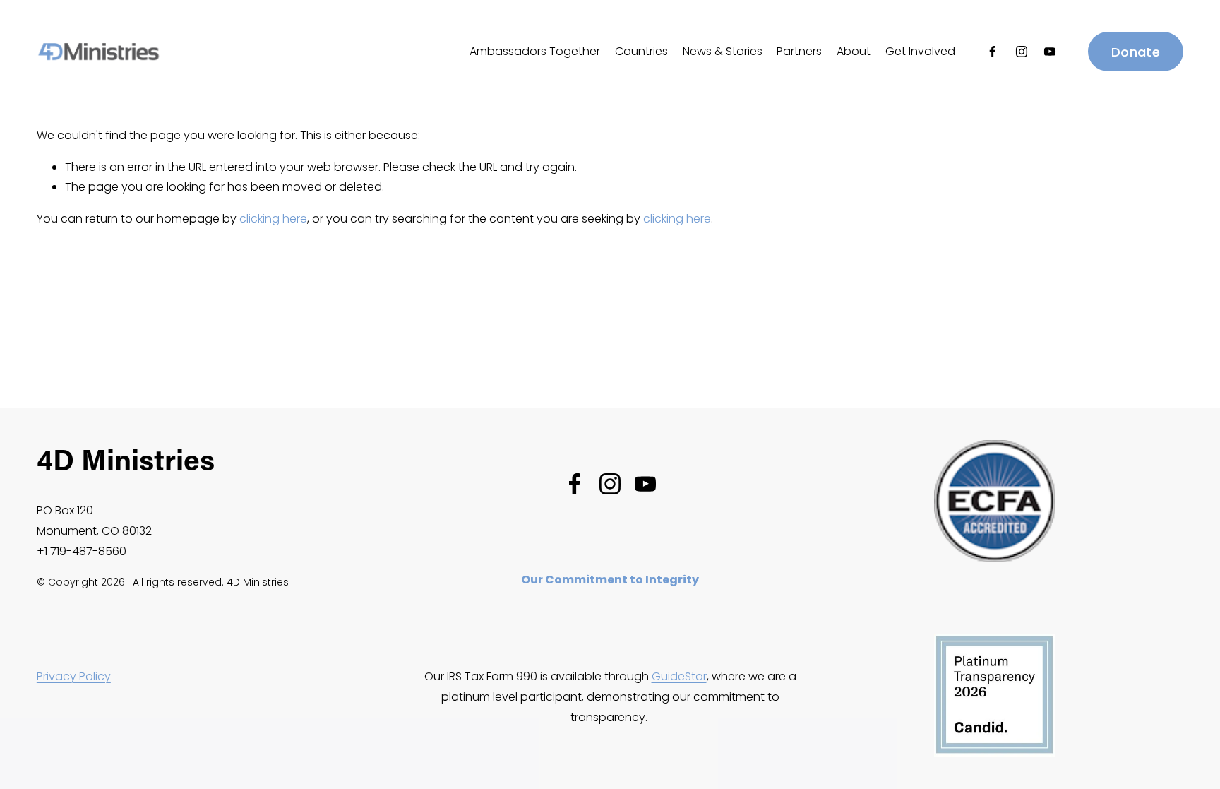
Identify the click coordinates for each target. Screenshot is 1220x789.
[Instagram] (1022, 52)
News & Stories (722, 51)
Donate (1135, 52)
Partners (799, 51)
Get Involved (920, 51)
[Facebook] (993, 52)
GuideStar (679, 676)
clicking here (273, 218)
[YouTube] (1050, 52)
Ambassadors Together (535, 51)
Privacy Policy (74, 676)
